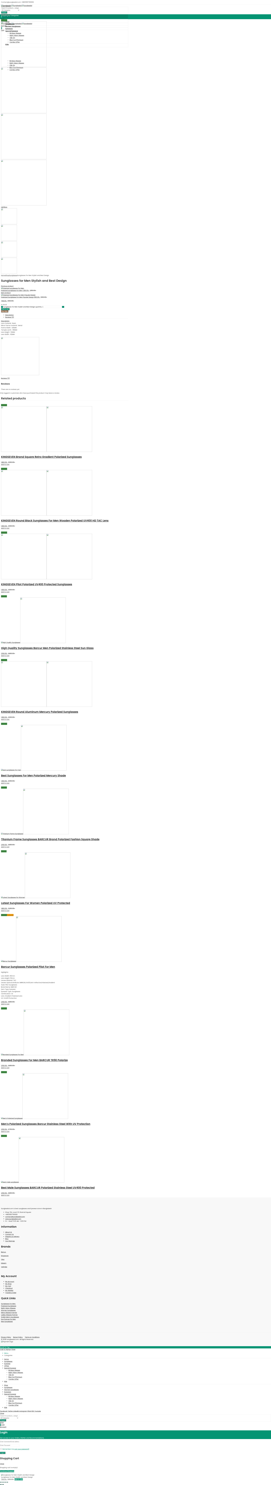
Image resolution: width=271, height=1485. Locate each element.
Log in (3, 1453)
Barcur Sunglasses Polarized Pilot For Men (28, 967)
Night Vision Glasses (8, 1308)
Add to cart (5, 309)
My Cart (8, 1286)
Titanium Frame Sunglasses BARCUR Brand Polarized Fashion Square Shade (50, 839)
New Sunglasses (7, 1321)
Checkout (9, 1288)
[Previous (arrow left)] (1, 1484)
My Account (9, 1282)
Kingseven (5, 1256)
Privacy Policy (6, 1337)
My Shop (8, 1284)
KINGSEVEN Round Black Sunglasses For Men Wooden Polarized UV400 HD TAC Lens (55, 520)
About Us (8, 1232)
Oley (2, 1259)
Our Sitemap (10, 1241)
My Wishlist (9, 1290)
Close (13, 1349)
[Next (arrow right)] (3, 1484)
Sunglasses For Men (8, 1304)
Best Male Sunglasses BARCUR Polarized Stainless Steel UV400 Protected (48, 1187)
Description (9, 315)
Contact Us (9, 1234)
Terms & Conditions (32, 1337)
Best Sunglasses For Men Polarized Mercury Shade (33, 775)
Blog (6, 1239)
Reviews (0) (9, 317)
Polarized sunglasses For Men (12, 290)
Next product (6, 293)
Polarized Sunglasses (8, 1306)
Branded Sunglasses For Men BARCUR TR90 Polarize (34, 1060)
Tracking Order (10, 1293)
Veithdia (4, 1267)
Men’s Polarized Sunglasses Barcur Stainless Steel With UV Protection (45, 1124)
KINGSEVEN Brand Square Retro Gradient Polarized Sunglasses (41, 457)
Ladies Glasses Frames (9, 1315)
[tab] (66, 315)
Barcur (3, 1252)
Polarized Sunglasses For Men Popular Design (17, 297)
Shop (7, 275)
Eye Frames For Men (8, 1319)
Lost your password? (21, 1449)
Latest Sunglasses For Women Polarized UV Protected (35, 903)
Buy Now (4, 311)
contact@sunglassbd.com (15, 1217)
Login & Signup (5, 1349)
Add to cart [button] (5, 464)
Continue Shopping (7, 1471)
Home (3, 275)
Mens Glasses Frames (9, 1313)
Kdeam (3, 1263)
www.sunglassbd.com (13, 1219)
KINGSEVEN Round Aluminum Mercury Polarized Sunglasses (39, 712)
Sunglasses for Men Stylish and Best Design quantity (22, 307)
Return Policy (18, 1337)
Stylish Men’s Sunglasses (10, 1317)
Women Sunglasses (8, 1310)
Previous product (7, 286)
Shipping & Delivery (12, 1237)
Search (4, 12)
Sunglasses (13, 275)
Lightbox (4, 207)
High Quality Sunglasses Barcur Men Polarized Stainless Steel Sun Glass (47, 648)
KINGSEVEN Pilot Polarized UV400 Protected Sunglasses (36, 584)
